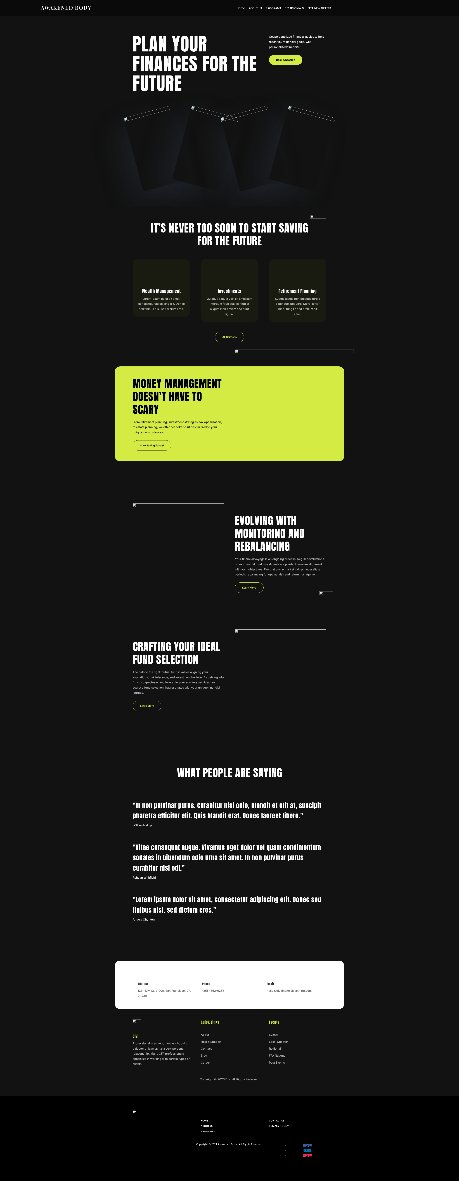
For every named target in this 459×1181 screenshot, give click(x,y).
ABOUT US (255, 8)
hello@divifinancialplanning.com (289, 990)
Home (241, 8)
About (205, 1035)
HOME (205, 1120)
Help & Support (211, 1042)
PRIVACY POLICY (279, 1126)
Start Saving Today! (152, 445)
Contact (206, 1048)
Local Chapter (278, 1042)
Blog (204, 1055)
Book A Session (285, 59)
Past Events (277, 1062)
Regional (275, 1048)
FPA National (277, 1055)
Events (273, 1035)
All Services (229, 336)
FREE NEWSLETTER (319, 8)
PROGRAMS (273, 8)
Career (205, 1062)
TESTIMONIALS (294, 8)
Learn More (249, 587)
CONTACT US (277, 1120)
